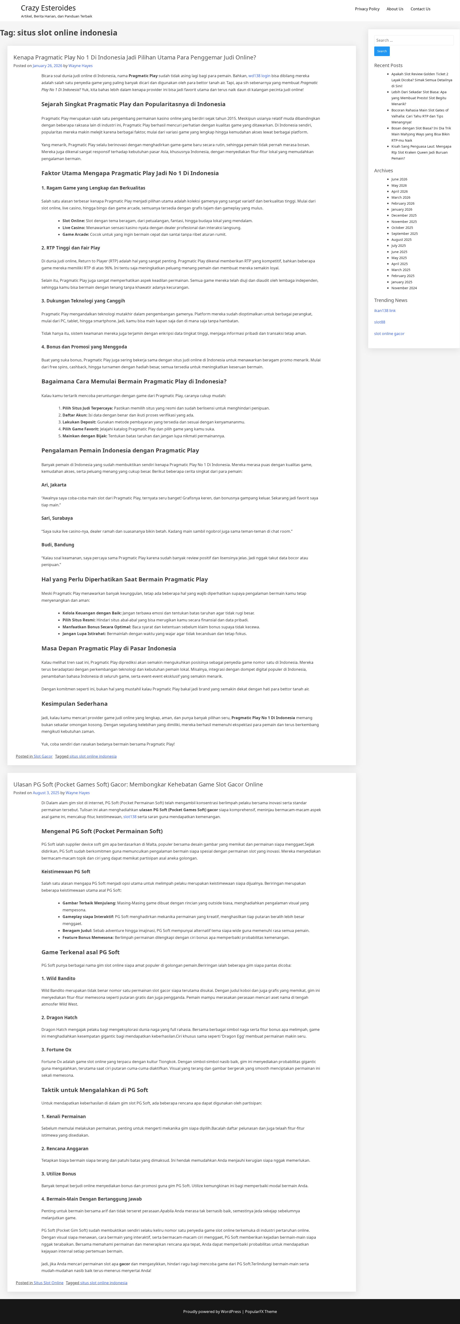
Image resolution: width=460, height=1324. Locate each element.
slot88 (379, 322)
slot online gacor (389, 333)
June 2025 (399, 251)
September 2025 (404, 233)
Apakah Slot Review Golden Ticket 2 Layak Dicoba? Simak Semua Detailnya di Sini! (421, 80)
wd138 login (259, 75)
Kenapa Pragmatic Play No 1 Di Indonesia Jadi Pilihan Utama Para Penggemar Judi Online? (134, 57)
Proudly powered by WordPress (212, 1311)
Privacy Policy (367, 9)
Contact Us (421, 9)
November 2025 (404, 221)
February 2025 (402, 275)
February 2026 (402, 203)
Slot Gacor (43, 756)
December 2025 (404, 215)
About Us (395, 9)
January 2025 (401, 282)
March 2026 (400, 197)
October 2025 (402, 227)
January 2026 (401, 209)
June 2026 (399, 179)
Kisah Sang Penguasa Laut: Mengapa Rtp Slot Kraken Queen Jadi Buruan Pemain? (421, 152)
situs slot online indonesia (93, 756)
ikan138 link (385, 310)
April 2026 (399, 191)
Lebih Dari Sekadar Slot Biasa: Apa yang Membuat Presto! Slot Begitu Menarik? (419, 98)
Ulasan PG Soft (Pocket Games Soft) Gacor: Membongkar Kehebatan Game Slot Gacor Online (138, 784)
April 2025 (399, 263)
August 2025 (401, 239)
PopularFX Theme (261, 1311)
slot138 (130, 816)
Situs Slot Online (48, 1282)
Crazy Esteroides (48, 8)
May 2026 (399, 185)
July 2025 (398, 245)
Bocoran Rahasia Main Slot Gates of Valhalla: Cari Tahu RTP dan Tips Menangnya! (419, 116)
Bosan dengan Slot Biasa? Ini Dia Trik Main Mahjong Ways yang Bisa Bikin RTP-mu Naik (421, 134)
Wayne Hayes (81, 65)
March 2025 (400, 269)
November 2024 (404, 288)
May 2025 (399, 257)
